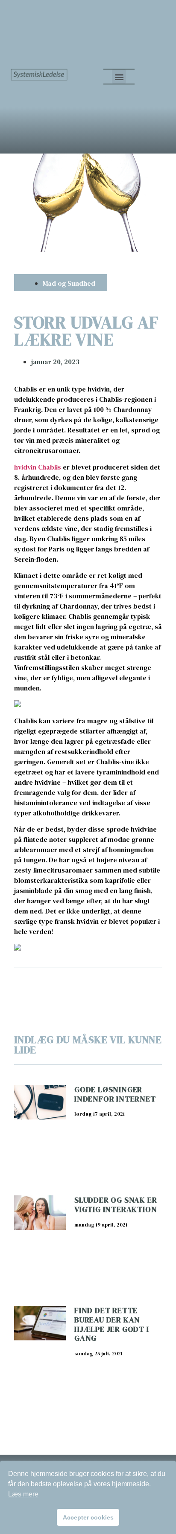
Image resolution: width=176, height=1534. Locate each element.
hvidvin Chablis (37, 467)
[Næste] (125, 983)
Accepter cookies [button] (88, 1517)
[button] (119, 77)
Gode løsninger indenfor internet (115, 1094)
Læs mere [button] (23, 1494)
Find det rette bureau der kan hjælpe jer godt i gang (111, 1324)
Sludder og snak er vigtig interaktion (115, 1205)
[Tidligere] (51, 983)
